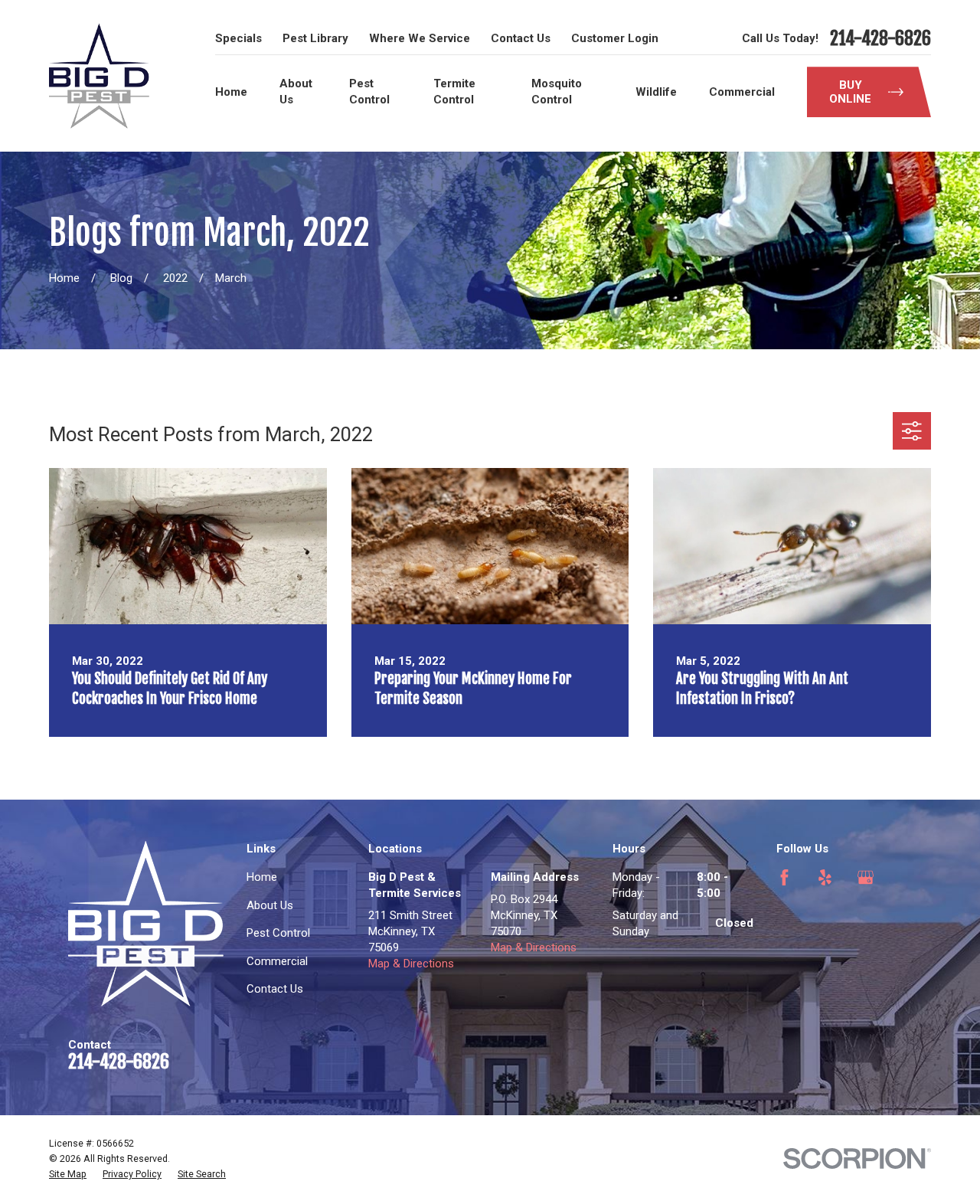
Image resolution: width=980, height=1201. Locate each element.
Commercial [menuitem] (742, 92)
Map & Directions (411, 963)
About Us (270, 905)
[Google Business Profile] (866, 877)
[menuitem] (68, 1174)
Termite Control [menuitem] (454, 91)
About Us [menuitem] (295, 91)
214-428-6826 (880, 38)
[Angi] (784, 918)
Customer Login (614, 38)
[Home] (99, 75)
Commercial (277, 961)
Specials (238, 38)
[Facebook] (784, 877)
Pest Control (278, 933)
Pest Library (315, 38)
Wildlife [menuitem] (656, 92)
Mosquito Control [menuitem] (556, 91)
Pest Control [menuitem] (369, 91)
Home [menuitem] (231, 92)
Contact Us (520, 38)
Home (262, 877)
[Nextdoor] (825, 918)
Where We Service (419, 38)
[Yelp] (825, 877)
